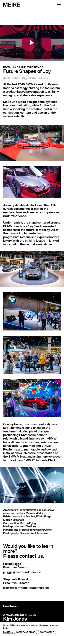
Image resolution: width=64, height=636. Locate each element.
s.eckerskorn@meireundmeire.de (26, 587)
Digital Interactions (35, 78)
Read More (8, 632)
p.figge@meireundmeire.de (22, 572)
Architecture (12, 78)
